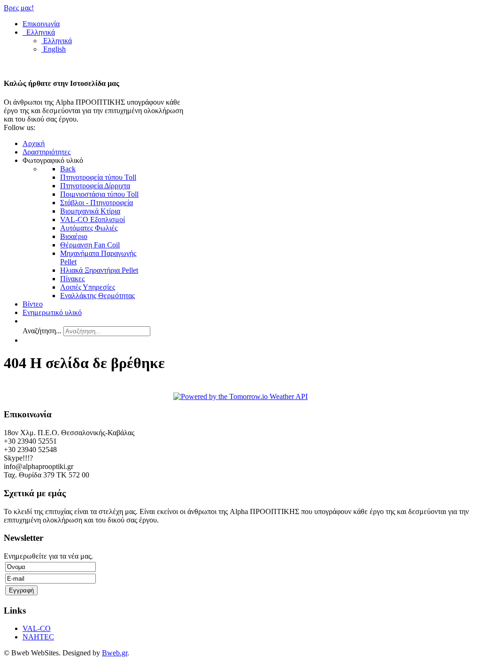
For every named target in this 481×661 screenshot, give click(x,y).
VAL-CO (37, 628)
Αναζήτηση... (42, 331)
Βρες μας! (19, 8)
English (53, 49)
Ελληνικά (39, 32)
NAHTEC (38, 637)
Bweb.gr (114, 653)
